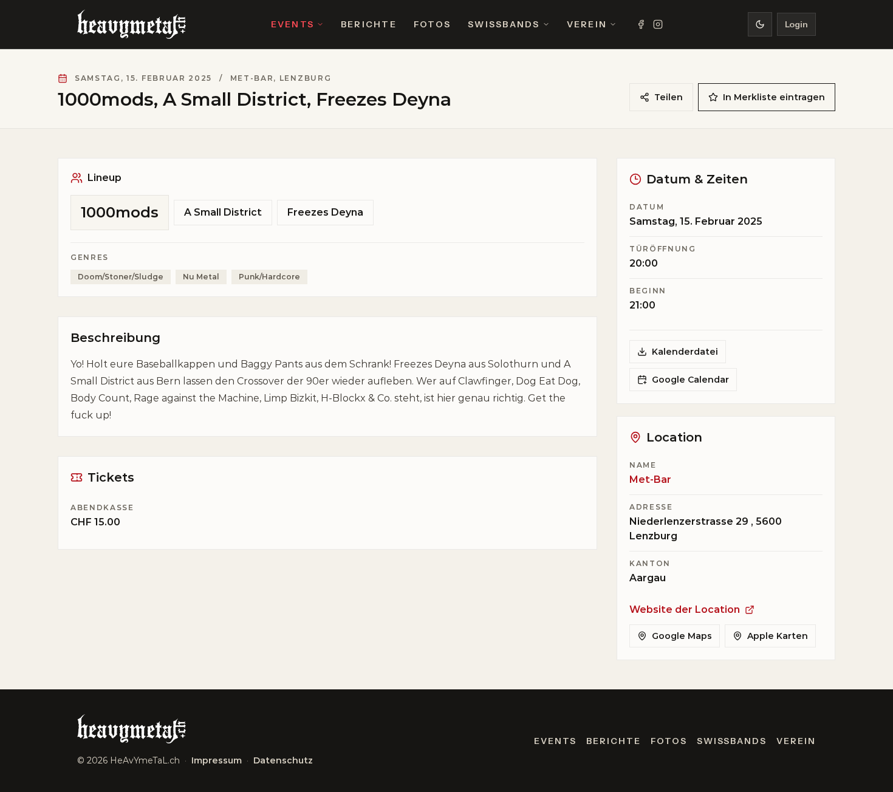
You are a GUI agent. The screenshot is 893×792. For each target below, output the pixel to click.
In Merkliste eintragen (774, 97)
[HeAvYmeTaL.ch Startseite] (131, 24)
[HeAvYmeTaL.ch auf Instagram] (658, 24)
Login (796, 24)
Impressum (216, 760)
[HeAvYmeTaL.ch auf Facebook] (641, 24)
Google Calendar (690, 379)
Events (292, 24)
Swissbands (503, 24)
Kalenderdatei (685, 351)
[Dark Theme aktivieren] (760, 24)
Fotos (432, 24)
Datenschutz (283, 760)
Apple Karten (777, 635)
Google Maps (682, 635)
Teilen (668, 97)
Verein (587, 24)
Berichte (369, 24)
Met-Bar (650, 479)
